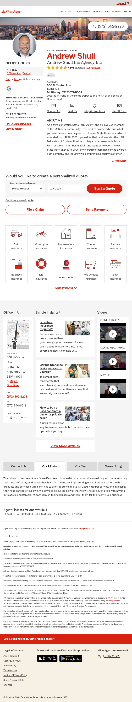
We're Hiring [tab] (113, 466)
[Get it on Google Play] (70, 658)
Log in (127, 12)
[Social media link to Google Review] (9, 88)
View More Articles (65, 446)
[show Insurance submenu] (73, 11)
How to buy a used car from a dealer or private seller (51, 412)
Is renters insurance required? (46, 326)
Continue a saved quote (20, 200)
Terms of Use (10, 670)
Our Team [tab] (81, 466)
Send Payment (97, 209)
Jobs (107, 12)
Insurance (66, 12)
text (16, 79)
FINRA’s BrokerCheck (18, 124)
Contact (117, 12)
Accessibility (9, 665)
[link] (11, 11)
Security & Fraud (12, 661)
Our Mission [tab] (50, 466)
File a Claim (35, 209)
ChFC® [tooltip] (51, 75)
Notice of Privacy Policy (15, 675)
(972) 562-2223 (17, 396)
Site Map (8, 685)
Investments (83, 12)
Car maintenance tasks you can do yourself (51, 368)
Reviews (97, 12)
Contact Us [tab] (18, 466)
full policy (113, 601)
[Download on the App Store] (47, 658)
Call (8, 79)
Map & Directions (13, 383)
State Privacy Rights (13, 680)
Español (121, 3)
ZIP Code (55, 188)
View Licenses (14, 128)
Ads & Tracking (11, 656)
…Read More (119, 160)
